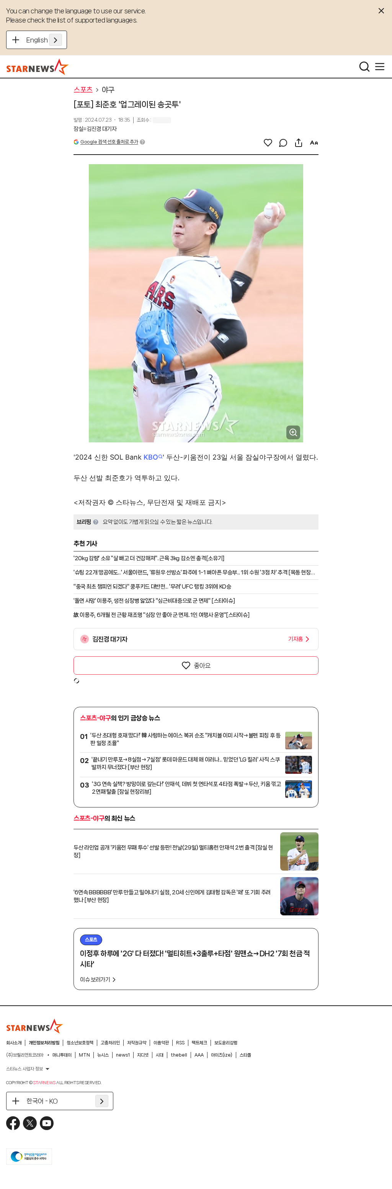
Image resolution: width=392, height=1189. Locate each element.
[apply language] (55, 40)
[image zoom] (293, 432)
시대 (159, 1055)
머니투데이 (62, 1055)
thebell (179, 1055)
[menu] (380, 66)
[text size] (313, 142)
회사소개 (13, 1043)
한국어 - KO (42, 1101)
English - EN (44, 39)
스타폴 (245, 1055)
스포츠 (83, 90)
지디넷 (143, 1055)
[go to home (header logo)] (37, 66)
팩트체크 (199, 1043)
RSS (180, 1043)
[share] (298, 142)
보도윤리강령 (225, 1043)
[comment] (283, 142)
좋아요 (202, 665)
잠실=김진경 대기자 (95, 129)
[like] (268, 142)
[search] (364, 66)
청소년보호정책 (80, 1043)
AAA (199, 1055)
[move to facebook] (13, 1123)
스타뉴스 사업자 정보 (24, 1069)
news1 (123, 1055)
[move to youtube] (47, 1123)
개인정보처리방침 (44, 1043)
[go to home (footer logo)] (35, 1026)
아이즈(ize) (221, 1055)
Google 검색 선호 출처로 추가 (109, 141)
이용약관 (161, 1043)
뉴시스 (103, 1055)
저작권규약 (136, 1043)
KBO (151, 457)
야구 (108, 90)
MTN (84, 1055)
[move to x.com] (30, 1123)
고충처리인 (110, 1043)
